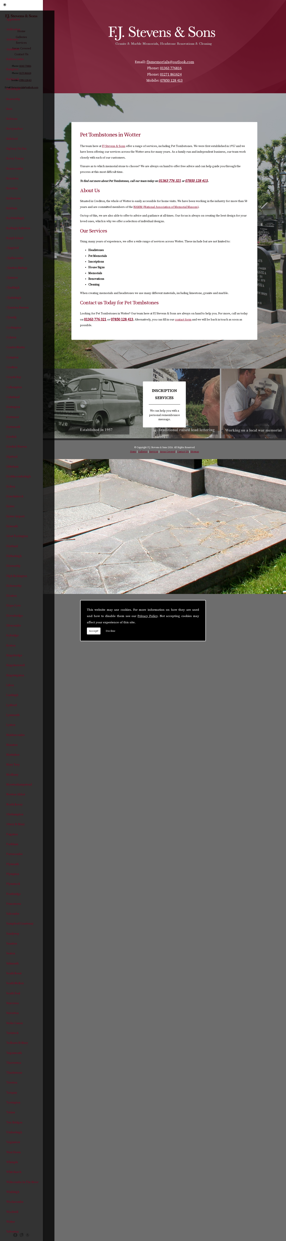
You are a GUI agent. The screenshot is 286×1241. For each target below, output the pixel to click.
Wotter (10, 1222)
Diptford (11, 457)
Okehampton (14, 814)
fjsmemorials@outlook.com (170, 62)
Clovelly (11, 317)
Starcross (12, 1003)
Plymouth (12, 864)
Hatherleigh (14, 556)
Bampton (12, 69)
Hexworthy (13, 566)
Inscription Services (164, 404)
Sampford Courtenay (19, 924)
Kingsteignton (15, 675)
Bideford (12, 139)
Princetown (13, 904)
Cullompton (14, 387)
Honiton (11, 596)
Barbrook (12, 79)
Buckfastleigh (15, 218)
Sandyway (12, 934)
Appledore (13, 19)
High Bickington (16, 576)
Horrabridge (14, 616)
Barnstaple (13, 89)
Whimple (12, 1162)
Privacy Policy (148, 616)
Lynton (10, 725)
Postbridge (13, 894)
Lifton (10, 685)
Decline (110, 631)
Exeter (10, 506)
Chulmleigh (13, 298)
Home (133, 451)
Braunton (12, 178)
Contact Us (183, 451)
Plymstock (13, 884)
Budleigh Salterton (18, 228)
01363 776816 (171, 68)
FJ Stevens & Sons (113, 146)
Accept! (93, 631)
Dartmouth (13, 427)
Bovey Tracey (15, 158)
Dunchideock (14, 496)
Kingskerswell (15, 665)
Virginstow (13, 1142)
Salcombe (12, 914)
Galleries (142, 451)
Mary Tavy (13, 765)
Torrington (13, 1102)
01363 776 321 (169, 180)
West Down (13, 1152)
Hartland (12, 546)
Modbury (12, 775)
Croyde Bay (13, 377)
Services (153, 451)
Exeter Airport (15, 516)
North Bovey (14, 804)
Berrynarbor (14, 129)
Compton (12, 357)
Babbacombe (15, 59)
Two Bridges (14, 1122)
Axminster (12, 49)
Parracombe (14, 854)
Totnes (10, 1112)
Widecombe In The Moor (22, 1182)
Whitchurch (13, 1172)
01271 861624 (171, 74)
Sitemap (195, 451)
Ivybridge (12, 635)
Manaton (12, 745)
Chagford (12, 248)
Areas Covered (167, 451)
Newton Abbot (15, 794)
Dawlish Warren (16, 447)
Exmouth (12, 526)
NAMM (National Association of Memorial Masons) (165, 207)
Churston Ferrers (17, 308)
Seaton (10, 953)
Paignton (12, 834)
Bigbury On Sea (16, 149)
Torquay (11, 1093)
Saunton (11, 944)
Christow (12, 278)
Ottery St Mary (15, 824)
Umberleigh (14, 1132)
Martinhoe (12, 755)
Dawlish (11, 437)
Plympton (12, 874)
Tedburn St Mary (17, 1043)
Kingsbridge (14, 655)
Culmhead (12, 397)
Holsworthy (14, 586)
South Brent (14, 973)
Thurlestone (14, 1073)
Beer (9, 109)
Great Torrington (17, 536)
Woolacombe (14, 1202)
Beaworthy (13, 99)
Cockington (13, 328)
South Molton (15, 983)
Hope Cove (13, 606)
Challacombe (14, 258)
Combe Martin (15, 347)
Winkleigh (12, 1192)
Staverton (12, 1013)
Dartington (13, 407)
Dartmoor (12, 417)
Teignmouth (14, 1053)
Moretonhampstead (19, 785)
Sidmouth (12, 963)
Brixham (11, 208)
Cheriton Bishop (16, 268)
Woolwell (12, 1212)
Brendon (12, 188)
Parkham (12, 844)
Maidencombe (15, 735)
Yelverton (12, 1232)
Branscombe (14, 169)
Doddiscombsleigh (18, 476)
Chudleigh (12, 288)
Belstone (12, 119)
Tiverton (11, 1083)
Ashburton (13, 29)
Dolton (10, 487)
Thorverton (13, 1063)
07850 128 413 (171, 80)
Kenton (10, 645)
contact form (183, 320)
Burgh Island (14, 238)
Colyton (11, 337)
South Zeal (13, 993)
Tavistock (12, 1033)
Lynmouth (12, 715)
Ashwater (12, 39)
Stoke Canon (14, 1023)
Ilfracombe (13, 626)
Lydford (11, 705)
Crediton (11, 367)
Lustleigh (12, 695)
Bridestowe (13, 198)
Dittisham (12, 467)
